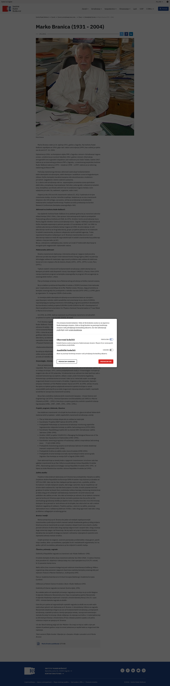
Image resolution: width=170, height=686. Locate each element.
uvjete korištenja (75, 330)
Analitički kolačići (66, 350)
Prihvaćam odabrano (67, 361)
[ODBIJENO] (111, 351)
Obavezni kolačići (66, 339)
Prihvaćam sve (105, 361)
